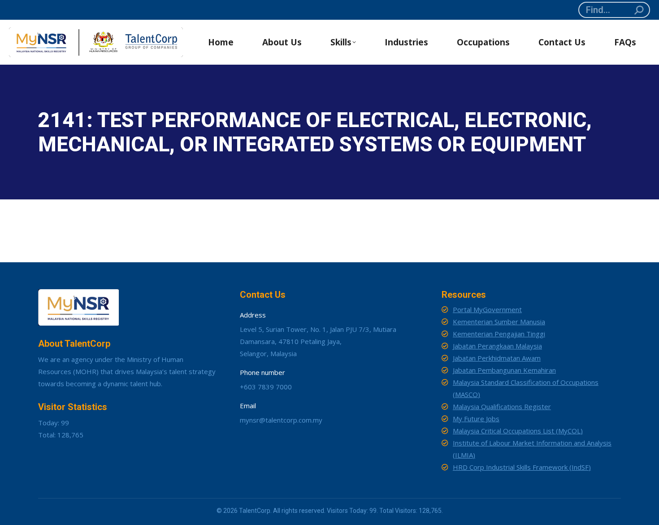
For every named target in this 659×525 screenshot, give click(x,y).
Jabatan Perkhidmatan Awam (497, 357)
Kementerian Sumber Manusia (499, 321)
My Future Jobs (476, 418)
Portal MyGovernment (487, 309)
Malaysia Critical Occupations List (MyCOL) (518, 430)
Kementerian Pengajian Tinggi (499, 333)
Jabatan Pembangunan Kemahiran (504, 370)
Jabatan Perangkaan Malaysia (497, 345)
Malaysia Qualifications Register (502, 406)
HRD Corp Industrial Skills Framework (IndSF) (522, 467)
